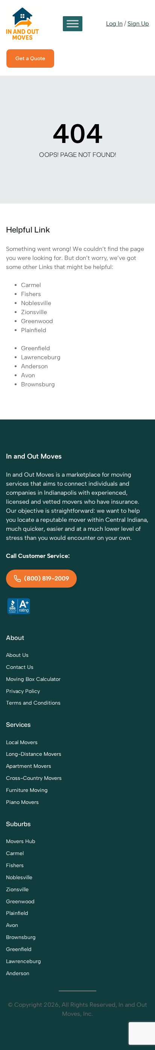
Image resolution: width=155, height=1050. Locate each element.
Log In (114, 23)
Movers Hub (20, 841)
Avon (28, 375)
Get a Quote (30, 58)
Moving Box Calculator (33, 679)
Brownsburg (38, 384)
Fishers (31, 294)
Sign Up (138, 23)
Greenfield (35, 348)
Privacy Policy (23, 691)
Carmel (31, 285)
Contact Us (19, 667)
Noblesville (36, 303)
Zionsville (34, 312)
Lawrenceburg (41, 357)
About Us (17, 655)
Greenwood (37, 321)
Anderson (34, 366)
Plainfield (33, 330)
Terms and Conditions (33, 703)
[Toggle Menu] (73, 23)
